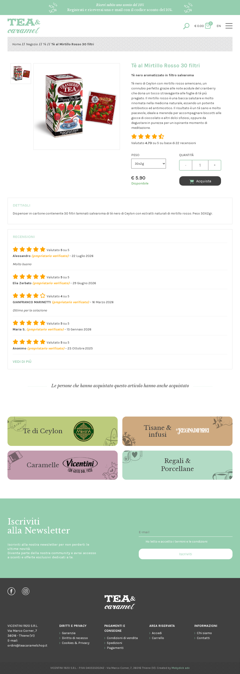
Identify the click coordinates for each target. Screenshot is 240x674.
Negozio (32, 44)
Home (16, 44)
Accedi (157, 633)
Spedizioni (114, 643)
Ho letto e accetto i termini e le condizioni (176, 542)
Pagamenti (115, 648)
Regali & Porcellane (177, 465)
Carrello (158, 638)
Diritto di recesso (75, 638)
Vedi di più (22, 361)
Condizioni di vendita (122, 638)
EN (219, 26)
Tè (44, 44)
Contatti (203, 638)
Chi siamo (204, 633)
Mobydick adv (181, 668)
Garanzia (68, 633)
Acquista (203, 181)
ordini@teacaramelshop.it (27, 645)
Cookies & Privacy (76, 643)
